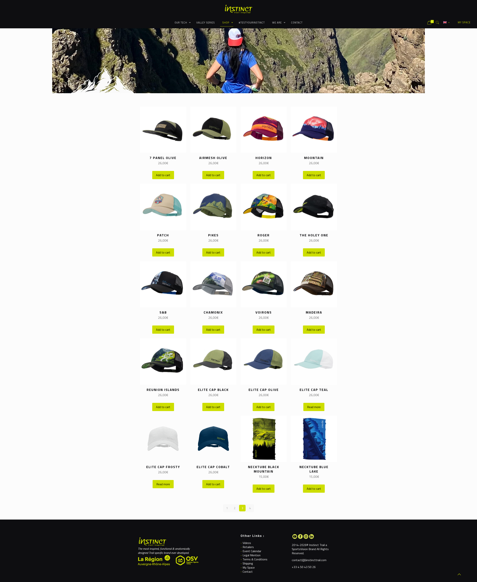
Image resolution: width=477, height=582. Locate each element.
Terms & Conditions (255, 559)
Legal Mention (251, 555)
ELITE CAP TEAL (314, 389)
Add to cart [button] (163, 175)
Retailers (248, 547)
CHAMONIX (213, 312)
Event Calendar (252, 551)
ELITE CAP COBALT (213, 466)
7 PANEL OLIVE (163, 157)
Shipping (248, 563)
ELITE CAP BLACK (213, 389)
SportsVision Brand (304, 549)
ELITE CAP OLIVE (264, 389)
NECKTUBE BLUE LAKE (313, 469)
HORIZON (263, 157)
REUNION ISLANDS (163, 389)
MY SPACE (464, 22)
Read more (314, 407)
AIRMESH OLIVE (213, 157)
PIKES (213, 235)
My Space (249, 567)
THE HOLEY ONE (314, 235)
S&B (163, 312)
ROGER (264, 235)
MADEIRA (314, 312)
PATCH (163, 235)
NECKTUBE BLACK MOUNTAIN (263, 469)
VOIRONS (263, 312)
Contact (248, 571)
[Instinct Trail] (238, 8)
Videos (247, 543)
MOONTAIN (314, 157)
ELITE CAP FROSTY (163, 466)
